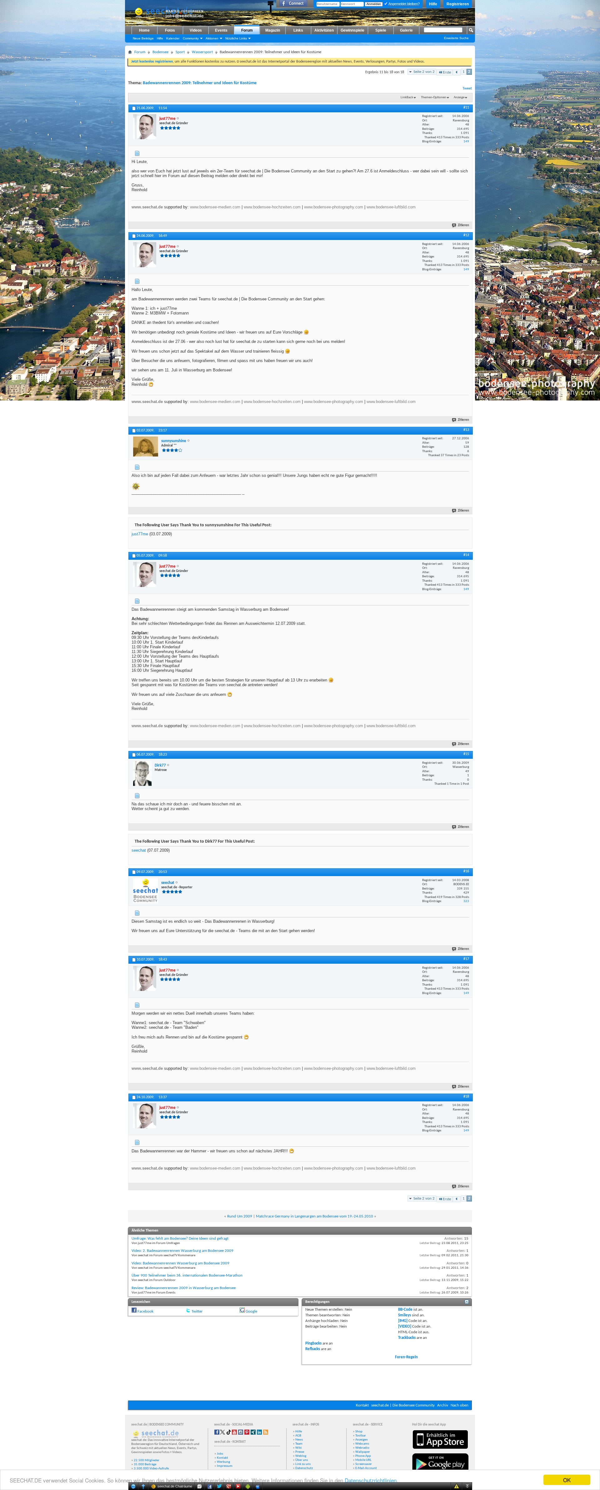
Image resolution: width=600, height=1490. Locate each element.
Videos (196, 30)
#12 (466, 235)
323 (466, 901)
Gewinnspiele (352, 30)
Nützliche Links (236, 38)
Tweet (467, 88)
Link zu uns (303, 1464)
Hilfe (433, 4)
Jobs (220, 1454)
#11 (466, 108)
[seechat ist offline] (145, 890)
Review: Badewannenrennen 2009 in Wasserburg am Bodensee (184, 1288)
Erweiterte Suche (456, 38)
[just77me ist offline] (144, 126)
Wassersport (202, 52)
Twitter (197, 1311)
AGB (298, 1435)
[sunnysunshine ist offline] (145, 446)
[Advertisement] (300, 1382)
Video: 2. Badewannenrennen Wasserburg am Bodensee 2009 (182, 1251)
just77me (140, 534)
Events (221, 30)
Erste (447, 72)
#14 (466, 555)
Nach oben (459, 1405)
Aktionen (212, 38)
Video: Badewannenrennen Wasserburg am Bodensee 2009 (180, 1263)
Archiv (442, 1405)
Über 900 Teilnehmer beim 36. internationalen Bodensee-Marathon (187, 1275)
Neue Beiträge (143, 38)
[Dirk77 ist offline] (142, 773)
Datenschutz (304, 1468)
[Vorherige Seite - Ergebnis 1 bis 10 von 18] (457, 72)
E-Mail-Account (366, 1468)
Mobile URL (363, 1460)
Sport (180, 52)
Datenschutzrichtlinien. (371, 1480)
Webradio (362, 1448)
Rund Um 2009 (239, 1216)
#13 (466, 430)
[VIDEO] (404, 1326)
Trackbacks (407, 1338)
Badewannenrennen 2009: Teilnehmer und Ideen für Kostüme (200, 83)
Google (251, 1311)
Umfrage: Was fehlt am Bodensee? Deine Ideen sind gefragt (180, 1239)
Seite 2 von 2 (424, 72)
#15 (466, 754)
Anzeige (459, 97)
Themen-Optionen (433, 97)
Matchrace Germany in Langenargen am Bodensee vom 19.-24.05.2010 (314, 1216)
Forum (247, 30)
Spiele (380, 30)
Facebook (145, 1311)
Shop (358, 1431)
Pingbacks (313, 1343)
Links (298, 30)
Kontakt (362, 1405)
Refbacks (312, 1349)
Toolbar (360, 1435)
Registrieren (458, 4)
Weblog (300, 1456)
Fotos (170, 30)
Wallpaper (362, 1452)
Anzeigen (361, 1440)
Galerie (406, 30)
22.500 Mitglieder (146, 1460)
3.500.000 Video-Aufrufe (151, 1468)
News (299, 1440)
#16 (466, 871)
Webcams (362, 1444)
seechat (139, 850)
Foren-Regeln (406, 1357)
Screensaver (363, 1464)
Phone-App (363, 1456)
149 (466, 141)
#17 (466, 959)
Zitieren (463, 225)
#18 (466, 1097)
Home (144, 30)
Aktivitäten (324, 30)
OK (567, 1480)
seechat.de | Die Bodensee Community (403, 1405)
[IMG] (403, 1321)
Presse (299, 1452)
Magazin (272, 30)
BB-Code (405, 1310)
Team (298, 1444)
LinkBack (407, 97)
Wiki (298, 1448)
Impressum (224, 1466)
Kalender (172, 38)
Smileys (404, 1315)
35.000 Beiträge (145, 1464)
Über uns (301, 1460)
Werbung (223, 1462)
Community (191, 38)
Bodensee (160, 52)
